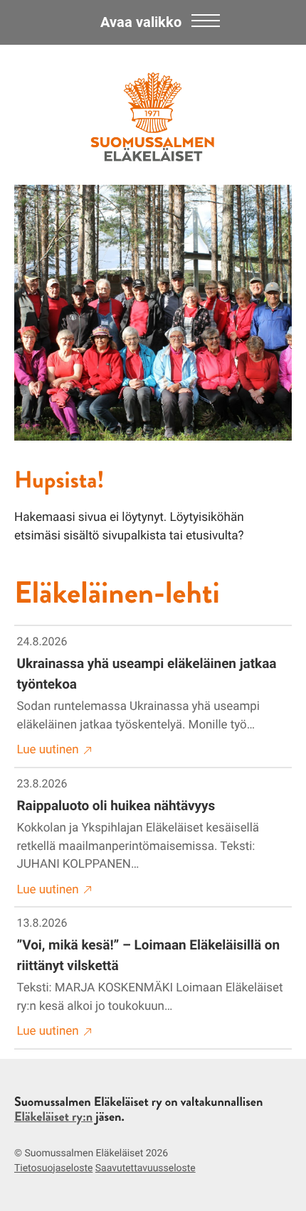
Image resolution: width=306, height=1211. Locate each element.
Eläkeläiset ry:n (53, 1116)
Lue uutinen (48, 750)
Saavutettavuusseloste (145, 1168)
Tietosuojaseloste (53, 1168)
